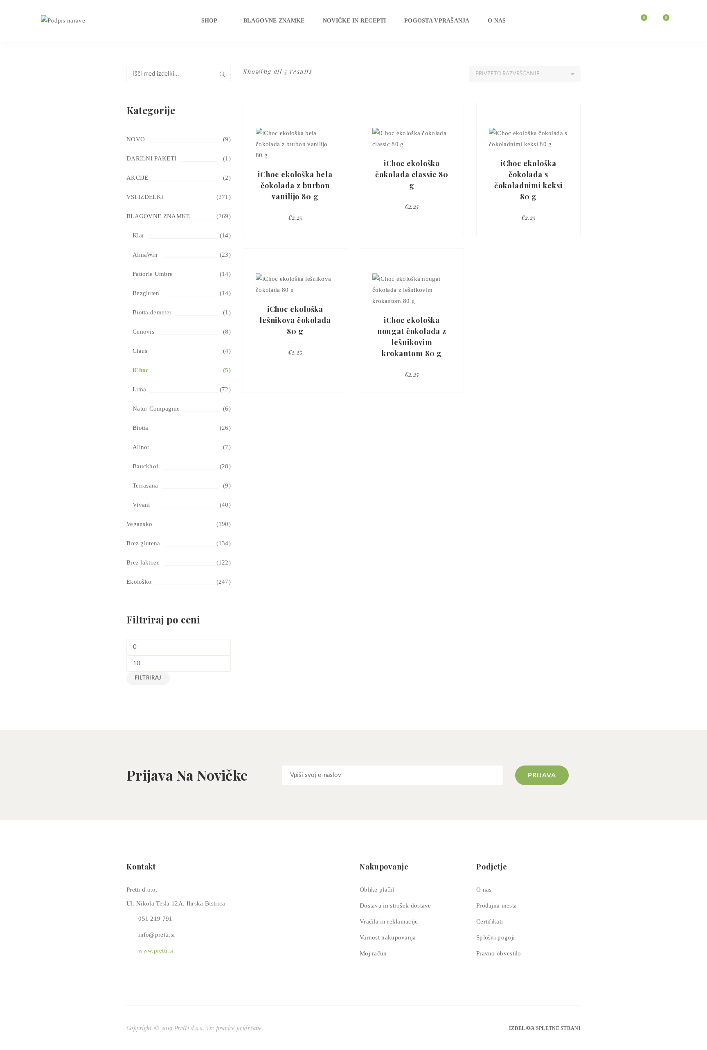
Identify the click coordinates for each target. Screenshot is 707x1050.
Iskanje (222, 74)
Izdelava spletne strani (545, 1028)
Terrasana (145, 485)
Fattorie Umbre (153, 274)
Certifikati (489, 921)
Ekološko (138, 581)
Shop (209, 21)
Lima (139, 389)
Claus (140, 351)
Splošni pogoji (495, 937)
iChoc (141, 370)
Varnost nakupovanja (388, 937)
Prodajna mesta (496, 905)
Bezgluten (146, 293)
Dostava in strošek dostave (395, 905)
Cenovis (143, 331)
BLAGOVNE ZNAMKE (158, 216)
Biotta (141, 428)
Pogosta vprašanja (437, 21)
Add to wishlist (337, 112)
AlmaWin (145, 254)
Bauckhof (145, 466)
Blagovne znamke (273, 21)
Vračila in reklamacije (389, 921)
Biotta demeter (152, 312)
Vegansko (139, 524)
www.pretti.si (155, 950)
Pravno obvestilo (498, 953)
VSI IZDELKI (144, 197)
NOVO (135, 139)
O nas (497, 21)
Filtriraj (148, 678)
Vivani (141, 504)
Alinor (141, 447)
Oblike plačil (377, 889)
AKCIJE (137, 177)
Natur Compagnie (156, 408)
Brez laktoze (143, 562)
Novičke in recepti (354, 21)
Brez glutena (143, 543)
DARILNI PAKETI (151, 158)
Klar (138, 235)
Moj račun (373, 953)
